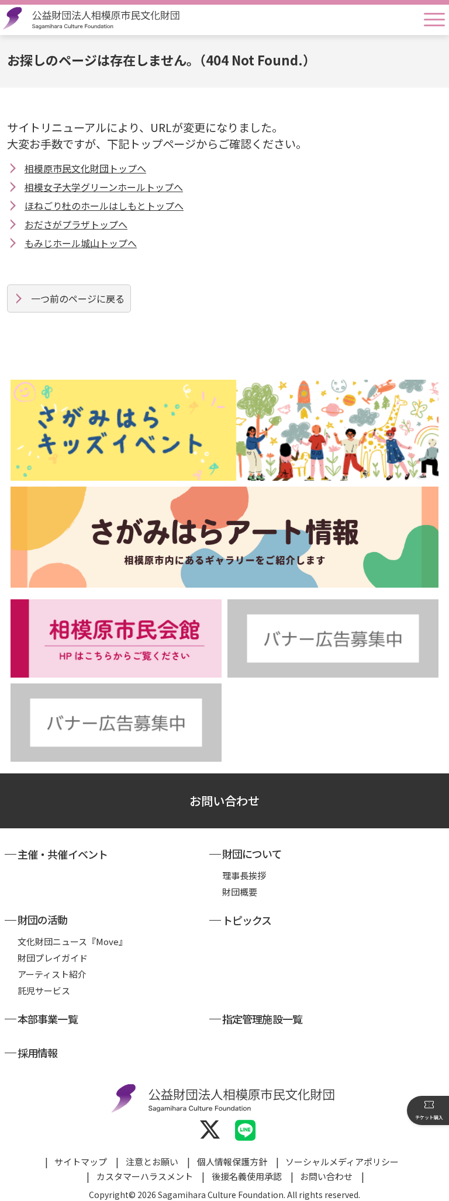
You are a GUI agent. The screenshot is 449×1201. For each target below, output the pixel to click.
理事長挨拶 (244, 875)
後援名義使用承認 (247, 1176)
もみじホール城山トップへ (81, 243)
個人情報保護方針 (232, 1161)
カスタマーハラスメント (144, 1176)
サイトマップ (80, 1161)
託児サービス (44, 990)
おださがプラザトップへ (76, 224)
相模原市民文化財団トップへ (85, 168)
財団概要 (239, 892)
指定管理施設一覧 (262, 1018)
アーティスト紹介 (52, 974)
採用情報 (37, 1052)
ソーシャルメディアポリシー (342, 1161)
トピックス (247, 920)
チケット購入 (429, 1117)
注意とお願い (152, 1161)
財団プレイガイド (53, 958)
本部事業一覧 (48, 1018)
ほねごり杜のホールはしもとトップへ (104, 206)
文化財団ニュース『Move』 (72, 941)
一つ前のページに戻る (78, 298)
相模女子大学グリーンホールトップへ (104, 187)
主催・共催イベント (63, 854)
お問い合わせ (224, 800)
